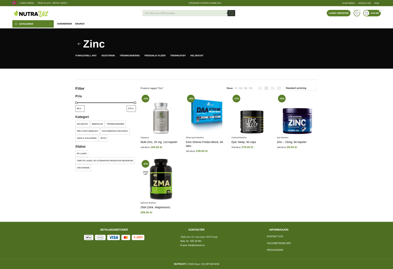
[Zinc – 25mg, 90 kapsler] (297, 114)
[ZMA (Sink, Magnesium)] (161, 179)
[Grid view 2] (266, 88)
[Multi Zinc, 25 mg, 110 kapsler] (161, 114)
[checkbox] (82, 124)
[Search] (231, 13)
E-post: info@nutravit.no (192, 245)
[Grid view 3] (272, 88)
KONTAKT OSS (275, 236)
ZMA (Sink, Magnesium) (155, 207)
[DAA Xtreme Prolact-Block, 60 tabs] (206, 114)
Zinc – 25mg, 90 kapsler (292, 142)
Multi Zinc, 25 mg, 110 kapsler (159, 142)
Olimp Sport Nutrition (195, 137)
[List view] (260, 88)
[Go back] (79, 44)
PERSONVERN (275, 250)
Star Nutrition (282, 137)
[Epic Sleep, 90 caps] (251, 114)
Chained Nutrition (239, 137)
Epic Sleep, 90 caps (243, 142)
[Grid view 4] (279, 88)
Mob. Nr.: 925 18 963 (190, 241)
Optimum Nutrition (148, 203)
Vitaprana (145, 137)
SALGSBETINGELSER (279, 243)
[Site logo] (31, 13)
